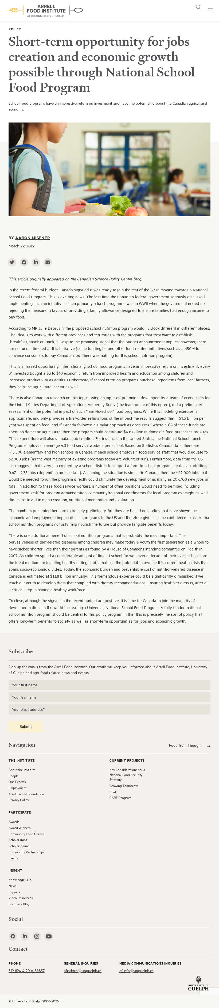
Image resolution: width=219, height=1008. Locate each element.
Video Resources (21, 897)
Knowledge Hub (20, 879)
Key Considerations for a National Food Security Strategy (127, 774)
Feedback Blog (19, 903)
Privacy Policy (19, 799)
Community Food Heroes (27, 833)
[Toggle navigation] (211, 10)
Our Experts (17, 781)
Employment (17, 787)
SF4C (113, 791)
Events (13, 858)
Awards (14, 821)
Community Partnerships (27, 852)
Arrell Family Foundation (26, 793)
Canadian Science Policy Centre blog (109, 278)
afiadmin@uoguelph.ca (82, 970)
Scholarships (18, 839)
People (13, 775)
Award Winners (20, 827)
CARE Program (120, 797)
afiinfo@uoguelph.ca (136, 970)
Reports (14, 891)
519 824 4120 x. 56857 (27, 970)
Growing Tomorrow (124, 785)
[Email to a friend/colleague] (48, 262)
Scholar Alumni (19, 845)
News (13, 885)
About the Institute (22, 769)
